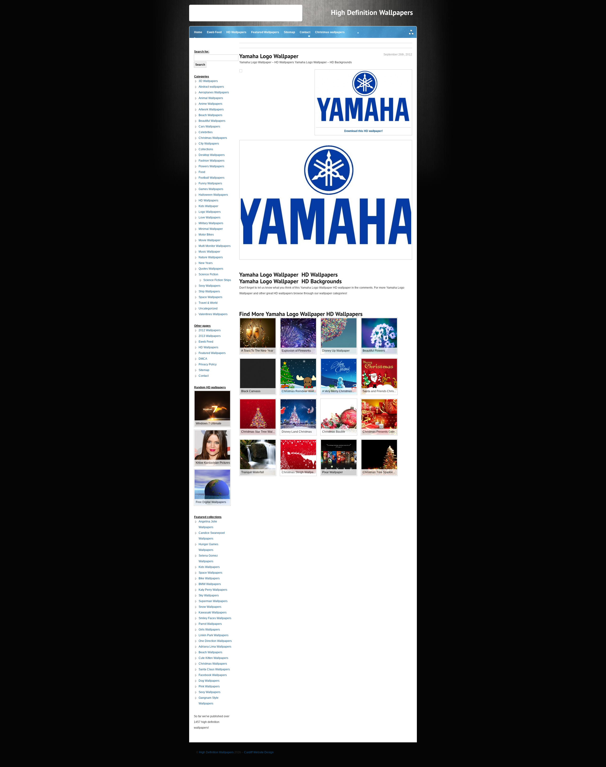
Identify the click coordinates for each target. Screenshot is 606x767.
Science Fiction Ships (217, 280)
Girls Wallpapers (209, 629)
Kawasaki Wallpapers (213, 612)
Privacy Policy (208, 364)
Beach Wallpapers (210, 115)
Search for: (201, 51)
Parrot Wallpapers (210, 624)
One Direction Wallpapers (215, 641)
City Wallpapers (209, 143)
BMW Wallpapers (210, 584)
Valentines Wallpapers (213, 314)
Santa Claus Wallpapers (214, 669)
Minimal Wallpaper (211, 229)
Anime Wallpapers (210, 103)
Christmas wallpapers (330, 32)
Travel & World (208, 302)
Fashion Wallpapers (211, 160)
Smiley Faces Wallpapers (215, 618)
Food (202, 172)
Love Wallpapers (209, 217)
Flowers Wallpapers (211, 166)
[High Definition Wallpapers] (372, 13)
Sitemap (289, 32)
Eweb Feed (214, 32)
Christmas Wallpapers (213, 138)
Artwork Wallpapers (211, 109)
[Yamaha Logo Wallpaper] (269, 56)
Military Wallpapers (211, 223)
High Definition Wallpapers (216, 752)
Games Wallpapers (211, 189)
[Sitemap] (411, 32)
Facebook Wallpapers (213, 675)
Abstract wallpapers (211, 86)
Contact (305, 32)
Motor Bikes (206, 234)
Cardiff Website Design (259, 752)
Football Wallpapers (211, 177)
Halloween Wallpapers (213, 194)
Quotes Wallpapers (211, 268)
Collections (206, 149)
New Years (206, 263)
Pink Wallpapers (209, 686)
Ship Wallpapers (209, 291)
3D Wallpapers (208, 81)
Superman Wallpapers (213, 601)
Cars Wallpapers (209, 126)
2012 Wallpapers (210, 330)
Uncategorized (208, 308)
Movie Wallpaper (209, 240)
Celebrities (206, 132)
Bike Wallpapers (209, 578)
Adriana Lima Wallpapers (215, 646)
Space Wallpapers (210, 297)
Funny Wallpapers (210, 183)
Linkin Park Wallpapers (213, 635)
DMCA (203, 358)
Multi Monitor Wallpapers (215, 246)
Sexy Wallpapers (209, 285)
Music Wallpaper (209, 251)
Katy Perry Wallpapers (213, 589)
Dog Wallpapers (209, 680)
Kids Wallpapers (209, 567)
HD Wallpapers (236, 32)
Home (198, 32)
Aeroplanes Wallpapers (214, 92)
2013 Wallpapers (210, 336)
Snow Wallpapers (210, 606)
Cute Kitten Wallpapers (213, 658)
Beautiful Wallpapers (212, 121)
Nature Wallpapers (211, 257)
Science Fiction (208, 274)
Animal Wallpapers (211, 98)
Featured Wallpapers (265, 32)
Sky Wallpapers (209, 595)
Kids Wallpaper (208, 206)
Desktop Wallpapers (212, 155)
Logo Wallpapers (210, 211)
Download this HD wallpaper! (363, 131)
